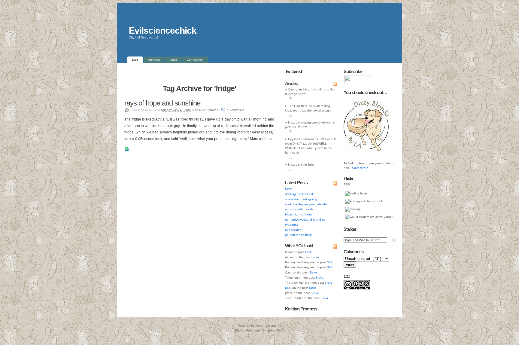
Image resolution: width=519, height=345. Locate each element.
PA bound (292, 224)
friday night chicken (298, 214)
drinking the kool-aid (299, 194)
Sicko (289, 189)
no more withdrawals (299, 209)
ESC (152, 109)
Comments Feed (272, 330)
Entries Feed (244, 330)
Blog (135, 59)
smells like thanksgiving (301, 199)
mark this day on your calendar (306, 204)
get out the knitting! (298, 235)
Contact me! (195, 59)
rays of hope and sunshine (162, 103)
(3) (290, 98)
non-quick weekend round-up (305, 219)
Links (173, 59)
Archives (154, 59)
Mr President (293, 229)
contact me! (360, 167)
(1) (290, 115)
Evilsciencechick (162, 30)
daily (198, 109)
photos (213, 109)
